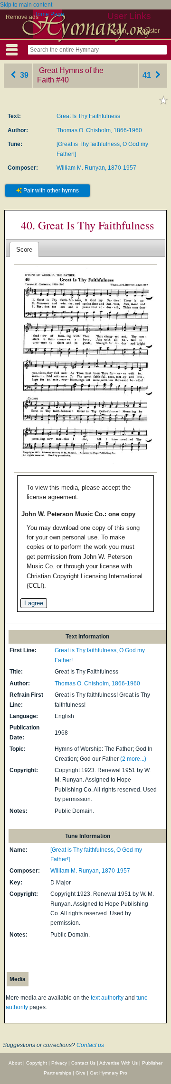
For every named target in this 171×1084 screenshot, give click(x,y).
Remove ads (22, 17)
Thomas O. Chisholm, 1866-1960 (99, 130)
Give (81, 1072)
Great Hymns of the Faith (70, 75)
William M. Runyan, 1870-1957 (96, 167)
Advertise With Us (118, 1063)
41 (147, 75)
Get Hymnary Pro (108, 1072)
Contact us (90, 1045)
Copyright (36, 1063)
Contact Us (83, 1063)
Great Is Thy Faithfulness (88, 116)
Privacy (59, 1063)
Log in (118, 30)
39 (23, 75)
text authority (107, 997)
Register (149, 30)
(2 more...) (133, 759)
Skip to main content (26, 4)
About (15, 1063)
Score (24, 249)
